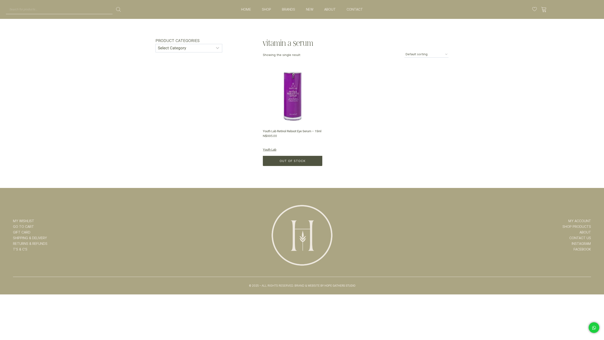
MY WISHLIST (23, 221)
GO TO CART (23, 227)
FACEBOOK (582, 249)
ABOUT (330, 9)
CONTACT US (580, 238)
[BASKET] (544, 9)
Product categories (177, 40)
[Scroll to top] (594, 321)
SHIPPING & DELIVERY (30, 238)
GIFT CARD (21, 232)
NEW (309, 9)
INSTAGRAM (581, 244)
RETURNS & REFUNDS (30, 244)
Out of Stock (293, 161)
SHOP (266, 9)
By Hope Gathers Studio (337, 285)
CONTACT (355, 9)
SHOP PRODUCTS (576, 227)
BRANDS (288, 9)
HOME (246, 9)
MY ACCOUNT (579, 221)
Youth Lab (269, 149)
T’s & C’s (20, 249)
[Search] (118, 9)
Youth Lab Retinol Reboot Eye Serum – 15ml (292, 131)
